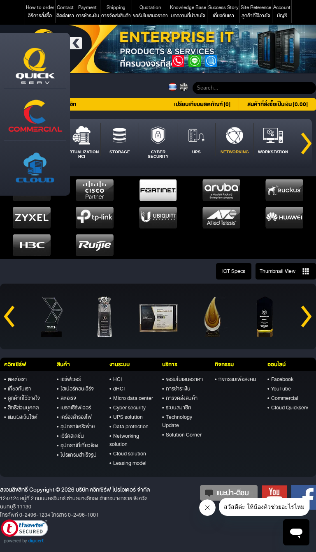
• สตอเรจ (66, 398)
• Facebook (280, 379)
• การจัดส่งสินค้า (180, 398)
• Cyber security (127, 408)
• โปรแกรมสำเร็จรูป (77, 455)
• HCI (115, 379)
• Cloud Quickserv (287, 408)
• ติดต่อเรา (15, 379)
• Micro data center (131, 398)
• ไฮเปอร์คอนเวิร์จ (75, 389)
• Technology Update (177, 421)
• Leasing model (127, 463)
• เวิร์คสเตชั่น (70, 436)
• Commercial (282, 398)
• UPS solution (126, 417)
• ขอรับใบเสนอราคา (182, 379)
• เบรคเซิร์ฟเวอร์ (74, 408)
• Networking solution (124, 440)
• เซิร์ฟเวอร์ (69, 379)
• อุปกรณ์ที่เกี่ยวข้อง (77, 445)
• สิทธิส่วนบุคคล (21, 408)
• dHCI (117, 389)
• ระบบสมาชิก (176, 408)
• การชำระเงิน (176, 389)
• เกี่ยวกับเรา (17, 389)
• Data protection (129, 427)
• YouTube (279, 389)
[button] (24, 531)
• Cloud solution (127, 454)
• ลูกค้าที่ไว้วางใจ (22, 398)
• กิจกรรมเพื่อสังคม (235, 379)
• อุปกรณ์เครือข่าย (76, 427)
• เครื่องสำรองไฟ (74, 417)
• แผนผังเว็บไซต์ (20, 417)
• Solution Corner (182, 435)
